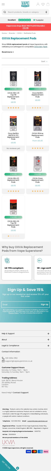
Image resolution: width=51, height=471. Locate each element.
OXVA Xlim (38, 47)
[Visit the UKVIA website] (25, 443)
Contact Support (21, 392)
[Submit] (5, 12)
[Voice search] (46, 12)
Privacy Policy (14, 313)
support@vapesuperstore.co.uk (37, 421)
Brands (12, 33)
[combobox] (24, 12)
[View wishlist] (43, 4)
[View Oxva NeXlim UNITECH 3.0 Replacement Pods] (13, 131)
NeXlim (46, 47)
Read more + (8, 52)
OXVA (19, 33)
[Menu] (2, 4)
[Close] (17, 468)
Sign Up (44, 304)
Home (4, 33)
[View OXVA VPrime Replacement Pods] (37, 131)
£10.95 (25, 28)
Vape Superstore (14, 448)
